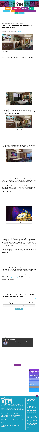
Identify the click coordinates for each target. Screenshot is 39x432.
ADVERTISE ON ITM (31, 407)
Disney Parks (8, 8)
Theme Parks (6, 23)
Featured (31, 8)
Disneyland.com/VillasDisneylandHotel (11, 277)
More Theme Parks (16, 8)
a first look (12, 56)
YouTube (28, 400)
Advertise (22, 13)
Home (3, 23)
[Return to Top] (37, 396)
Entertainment (25, 8)
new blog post (21, 183)
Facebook (30, 400)
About (16, 13)
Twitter (33, 400)
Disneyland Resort (19, 23)
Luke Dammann (19, 31)
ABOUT (28, 403)
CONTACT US (30, 406)
